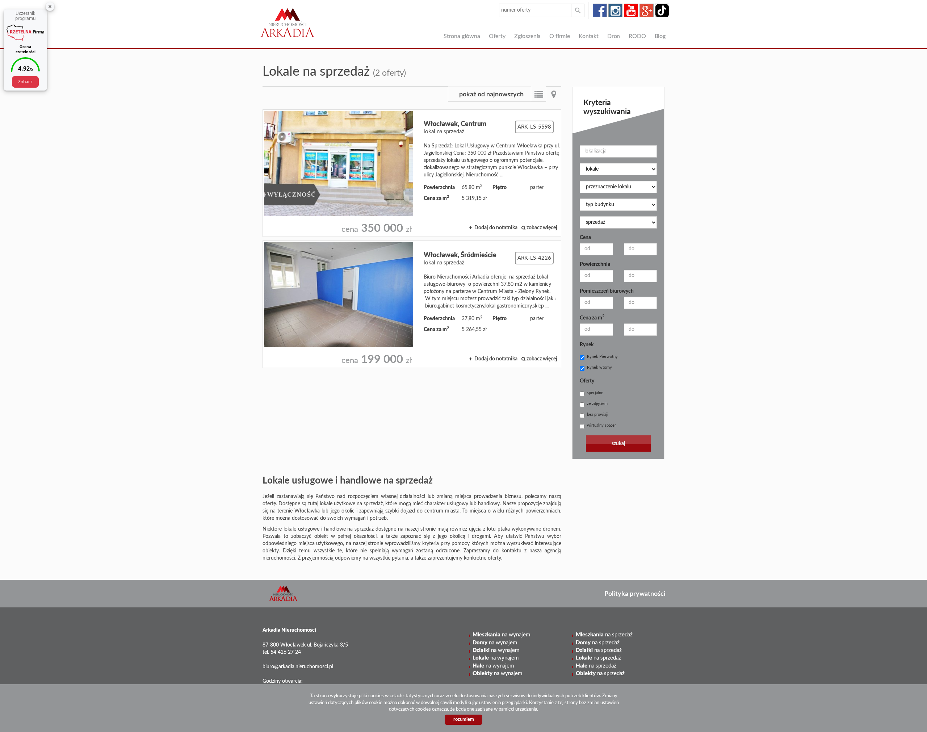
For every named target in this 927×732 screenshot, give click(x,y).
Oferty (497, 36)
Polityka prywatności (635, 593)
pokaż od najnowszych (491, 94)
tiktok (662, 10)
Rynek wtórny (599, 367)
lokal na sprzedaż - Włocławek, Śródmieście (412, 304)
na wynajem (501, 634)
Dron (613, 36)
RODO (637, 36)
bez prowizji (597, 415)
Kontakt (589, 36)
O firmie (559, 36)
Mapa (553, 94)
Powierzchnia (595, 264)
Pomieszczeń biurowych (607, 291)
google (646, 10)
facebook (600, 10)
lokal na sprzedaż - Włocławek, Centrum (412, 173)
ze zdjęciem (597, 404)
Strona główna (462, 36)
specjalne (595, 393)
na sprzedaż (604, 634)
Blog (660, 36)
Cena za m (592, 317)
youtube (631, 10)
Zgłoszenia (527, 36)
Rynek (586, 344)
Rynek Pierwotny (602, 357)
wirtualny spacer (601, 425)
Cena (585, 237)
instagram (615, 10)
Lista (538, 94)
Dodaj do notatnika (495, 227)
